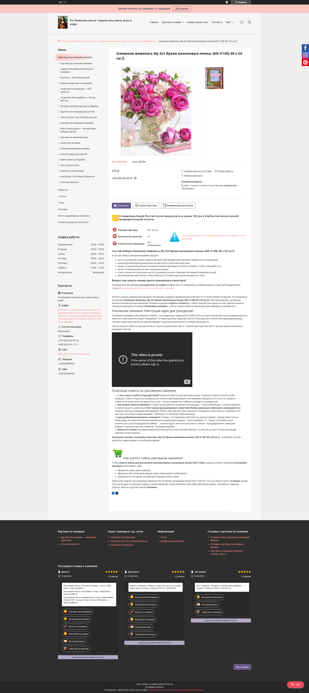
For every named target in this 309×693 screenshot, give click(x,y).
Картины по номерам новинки (76, 63)
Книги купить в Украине (72, 159)
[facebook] (113, 493)
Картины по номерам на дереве (77, 123)
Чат (298, 684)
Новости (63, 189)
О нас (61, 202)
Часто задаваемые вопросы (74, 215)
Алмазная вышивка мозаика (112, 41)
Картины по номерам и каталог (78, 41)
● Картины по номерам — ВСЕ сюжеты (76, 90)
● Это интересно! (69, 182)
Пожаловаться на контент (160, 690)
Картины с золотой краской (74, 77)
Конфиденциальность (172, 541)
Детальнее (181, 8)
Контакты (217, 22)
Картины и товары (171, 22)
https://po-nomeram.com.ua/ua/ (74, 354)
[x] (117, 493)
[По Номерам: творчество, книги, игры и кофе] (63, 22)
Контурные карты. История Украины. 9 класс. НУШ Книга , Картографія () (87, 587)
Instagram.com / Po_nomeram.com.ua (129, 541)
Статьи (62, 196)
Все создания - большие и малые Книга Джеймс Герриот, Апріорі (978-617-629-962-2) (219, 587)
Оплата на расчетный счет (73, 222)
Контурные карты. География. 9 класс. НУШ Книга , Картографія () (87, 592)
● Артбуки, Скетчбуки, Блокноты (77, 176)
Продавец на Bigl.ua (154, 687)
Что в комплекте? (70, 544)
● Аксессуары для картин (73, 154)
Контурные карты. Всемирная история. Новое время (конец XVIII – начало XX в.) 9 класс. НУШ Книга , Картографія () (88, 600)
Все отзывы (242, 667)
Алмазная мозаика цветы (142, 41)
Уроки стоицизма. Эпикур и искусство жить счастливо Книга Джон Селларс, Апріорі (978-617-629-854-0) (155, 587)
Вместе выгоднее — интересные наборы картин (78, 130)
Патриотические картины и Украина (79, 106)
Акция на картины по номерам (76, 83)
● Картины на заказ (70, 143)
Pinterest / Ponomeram (122, 545)
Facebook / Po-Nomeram (123, 537)
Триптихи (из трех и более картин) (78, 117)
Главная (154, 22)
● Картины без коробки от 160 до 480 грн (77, 99)
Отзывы (62, 209)
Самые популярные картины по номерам (77, 70)
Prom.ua (169, 684)
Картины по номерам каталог (75, 57)
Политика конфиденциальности (190, 690)
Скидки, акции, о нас (197, 22)
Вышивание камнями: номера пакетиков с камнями (147, 288)
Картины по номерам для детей (77, 111)
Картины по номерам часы (74, 137)
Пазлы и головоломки (72, 171)
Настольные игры (69, 165)
